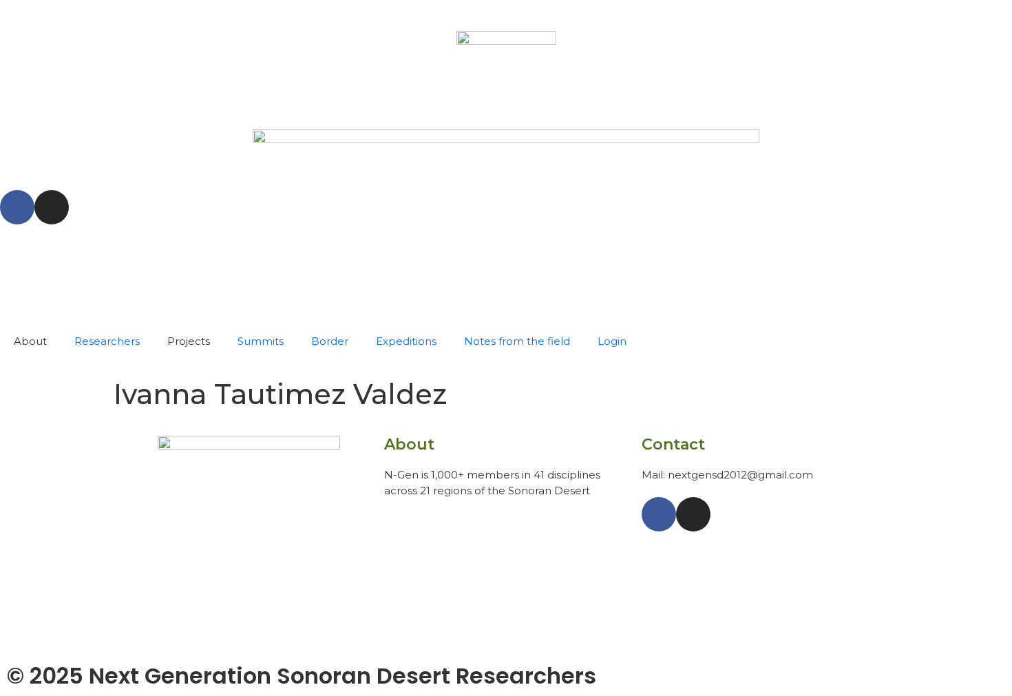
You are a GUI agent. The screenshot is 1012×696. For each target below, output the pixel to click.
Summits (261, 341)
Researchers (107, 341)
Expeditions (406, 341)
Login (612, 341)
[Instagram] (51, 207)
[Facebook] (17, 207)
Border (329, 341)
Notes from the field (517, 341)
